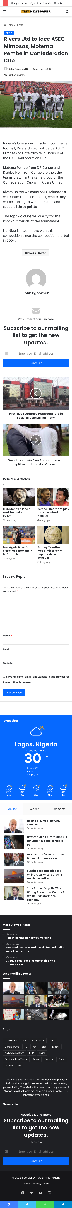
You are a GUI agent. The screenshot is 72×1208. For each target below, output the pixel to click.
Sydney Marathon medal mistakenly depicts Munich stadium (49, 552)
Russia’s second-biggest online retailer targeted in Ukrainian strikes (44, 874)
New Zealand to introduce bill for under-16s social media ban (47, 840)
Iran (34, 1046)
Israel (44, 1046)
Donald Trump (12, 1046)
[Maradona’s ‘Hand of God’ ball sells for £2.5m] (19, 497)
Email (7, 649)
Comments (58, 809)
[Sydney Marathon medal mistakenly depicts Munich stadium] (53, 535)
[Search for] (67, 13)
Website (8, 662)
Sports (19, 24)
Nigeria (56, 1046)
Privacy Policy (41, 1183)
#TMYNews (11, 1040)
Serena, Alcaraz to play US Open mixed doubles (53, 512)
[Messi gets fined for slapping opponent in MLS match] (19, 535)
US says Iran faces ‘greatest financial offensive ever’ (39, 3)
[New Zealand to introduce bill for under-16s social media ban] (14, 842)
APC (24, 1040)
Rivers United (36, 253)
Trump (62, 1059)
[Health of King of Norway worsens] (14, 826)
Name (7, 635)
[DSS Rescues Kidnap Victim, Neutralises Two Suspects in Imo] (36, 1014)
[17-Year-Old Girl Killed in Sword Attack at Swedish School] (58, 1001)
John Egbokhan (17, 69)
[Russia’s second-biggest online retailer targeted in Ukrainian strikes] (14, 876)
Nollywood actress (14, 1053)
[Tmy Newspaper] (36, 11)
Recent (34, 809)
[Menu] (4, 13)
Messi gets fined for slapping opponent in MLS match (17, 550)
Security (49, 1059)
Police (42, 1053)
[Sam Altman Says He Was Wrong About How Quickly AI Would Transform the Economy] (14, 893)
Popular (11, 809)
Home (10, 24)
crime (52, 1040)
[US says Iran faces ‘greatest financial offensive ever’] (14, 859)
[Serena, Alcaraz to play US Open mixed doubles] (53, 497)
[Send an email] (26, 69)
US (19, 1065)
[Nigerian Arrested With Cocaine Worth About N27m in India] (58, 1014)
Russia (36, 1059)
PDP (31, 1053)
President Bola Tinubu (16, 1059)
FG (25, 1046)
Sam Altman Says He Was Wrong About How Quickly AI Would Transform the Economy (46, 894)
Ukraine (9, 1065)
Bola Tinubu (38, 1040)
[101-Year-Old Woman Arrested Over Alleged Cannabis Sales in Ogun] (13, 1014)
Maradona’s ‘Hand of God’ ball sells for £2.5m (17, 512)
